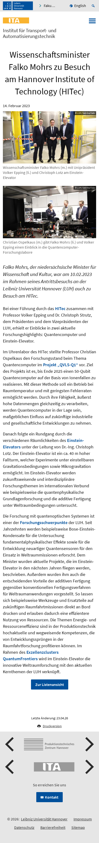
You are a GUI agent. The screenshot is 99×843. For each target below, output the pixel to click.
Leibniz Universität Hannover (44, 819)
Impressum (83, 819)
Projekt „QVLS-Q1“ (60, 364)
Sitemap (78, 827)
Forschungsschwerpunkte (44, 522)
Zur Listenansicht (49, 684)
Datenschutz (24, 827)
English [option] (80, 5)
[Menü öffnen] (92, 22)
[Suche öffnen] (94, 5)
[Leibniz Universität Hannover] (18, 5)
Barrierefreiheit (52, 827)
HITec (60, 308)
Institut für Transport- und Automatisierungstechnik (29, 33)
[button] (10, 744)
